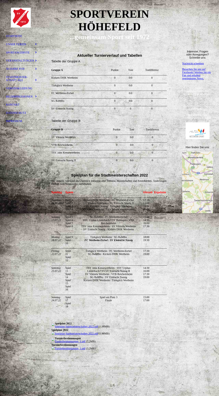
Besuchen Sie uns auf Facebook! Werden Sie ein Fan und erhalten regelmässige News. (196, 74)
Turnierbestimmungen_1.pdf (70, 341)
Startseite (14, 36)
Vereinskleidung (19, 88)
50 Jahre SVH (15, 68)
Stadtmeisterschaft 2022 (17, 79)
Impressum (14, 121)
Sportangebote (18, 52)
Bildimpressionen (19, 96)
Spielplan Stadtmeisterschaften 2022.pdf (76, 326)
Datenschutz (16, 112)
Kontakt (13, 104)
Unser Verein (16, 44)
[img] (21, 18)
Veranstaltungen (20, 60)
